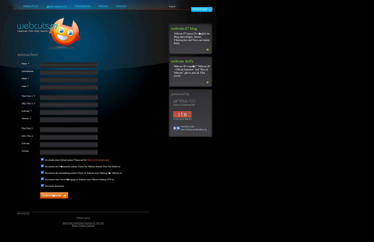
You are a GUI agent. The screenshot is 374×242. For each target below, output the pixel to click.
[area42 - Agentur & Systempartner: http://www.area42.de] (188, 103)
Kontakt (121, 6)
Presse (103, 6)
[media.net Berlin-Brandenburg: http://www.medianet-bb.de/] (188, 128)
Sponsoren (82, 6)
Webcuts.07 (30, 6)
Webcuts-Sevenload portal (98, 160)
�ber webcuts (56, 6)
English (172, 6)
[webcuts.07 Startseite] (49, 49)
